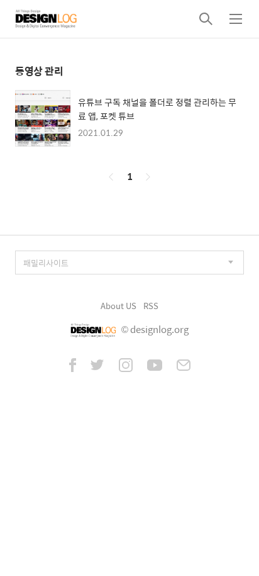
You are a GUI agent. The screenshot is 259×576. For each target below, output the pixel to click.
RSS (150, 305)
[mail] (183, 366)
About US (118, 305)
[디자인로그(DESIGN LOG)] (46, 19)
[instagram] (126, 366)
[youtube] (154, 366)
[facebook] (72, 366)
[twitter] (97, 366)
